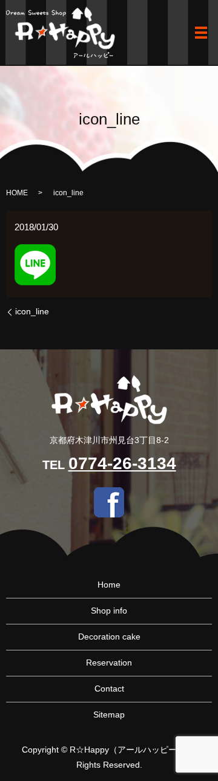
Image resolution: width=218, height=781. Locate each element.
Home (109, 584)
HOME (17, 193)
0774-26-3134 (122, 463)
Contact (109, 688)
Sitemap (109, 714)
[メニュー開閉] (201, 33)
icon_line (32, 311)
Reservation (109, 662)
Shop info (109, 610)
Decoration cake (109, 636)
